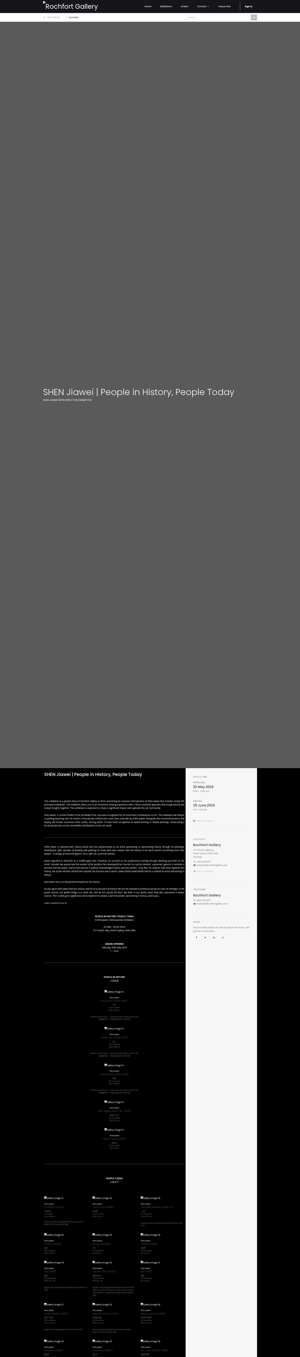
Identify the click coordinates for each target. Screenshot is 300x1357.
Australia (73, 17)
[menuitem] (147, 6)
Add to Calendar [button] (204, 820)
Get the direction (205, 871)
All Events (53, 17)
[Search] (254, 17)
